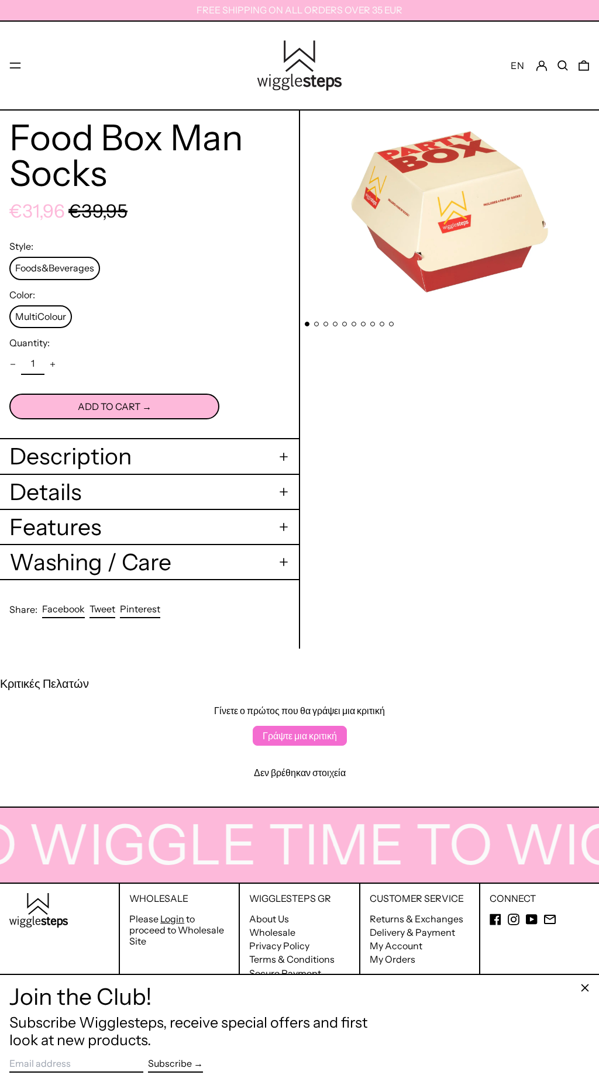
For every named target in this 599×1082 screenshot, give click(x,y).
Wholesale (272, 932)
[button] (563, 65)
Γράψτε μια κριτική (300, 736)
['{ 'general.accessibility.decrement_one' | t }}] (13, 364)
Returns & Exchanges (416, 919)
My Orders (392, 959)
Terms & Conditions (292, 959)
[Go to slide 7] (363, 324)
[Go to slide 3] (325, 324)
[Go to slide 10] (391, 324)
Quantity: (29, 343)
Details (45, 492)
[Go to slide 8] (372, 324)
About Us (269, 919)
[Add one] (52, 364)
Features (55, 527)
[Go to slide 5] (344, 324)
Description (70, 456)
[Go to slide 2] (316, 324)
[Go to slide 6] (354, 324)
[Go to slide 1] (307, 324)
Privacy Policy (279, 946)
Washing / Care (90, 562)
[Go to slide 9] (382, 324)
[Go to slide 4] (335, 324)
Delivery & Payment (412, 932)
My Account (396, 946)
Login (172, 919)
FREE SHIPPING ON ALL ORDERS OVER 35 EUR (299, 10)
